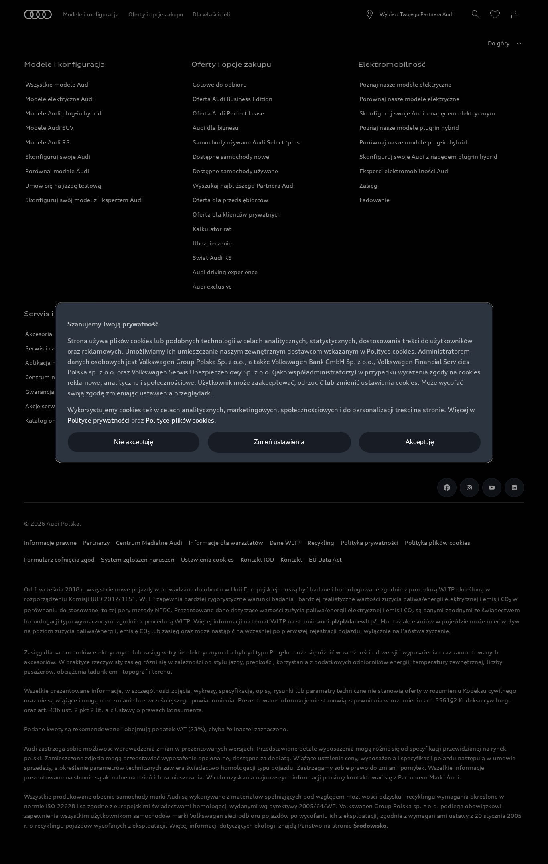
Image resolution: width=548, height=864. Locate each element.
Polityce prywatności (98, 420)
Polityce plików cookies (180, 420)
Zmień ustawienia (279, 442)
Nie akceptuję (133, 442)
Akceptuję (420, 442)
